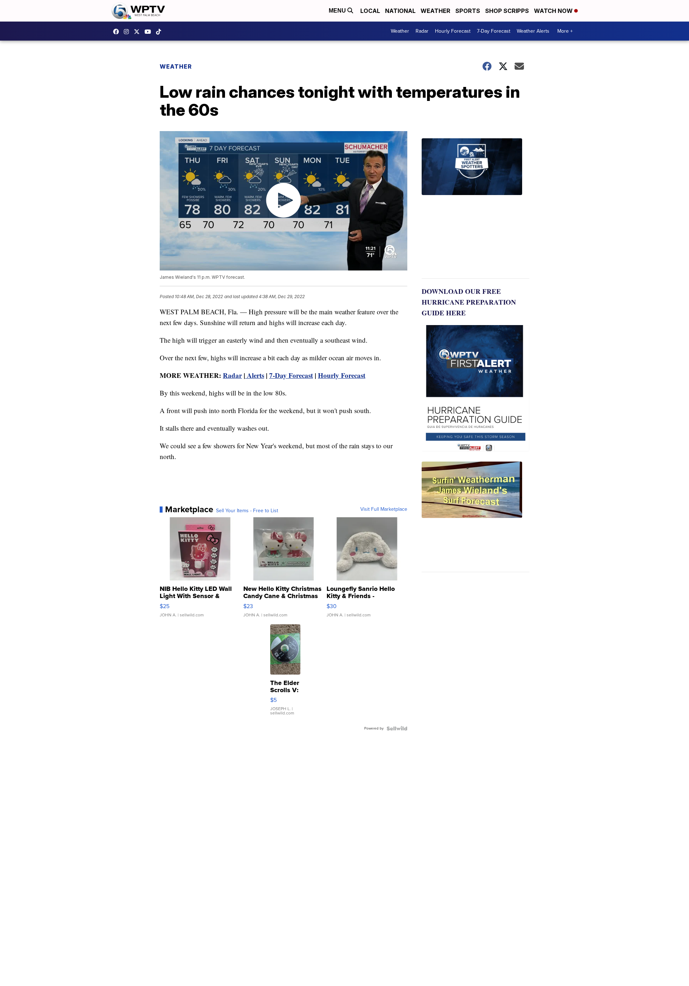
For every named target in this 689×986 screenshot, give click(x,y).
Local (370, 10)
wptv (128, 31)
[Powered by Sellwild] (396, 728)
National (400, 10)
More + (565, 31)
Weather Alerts (533, 31)
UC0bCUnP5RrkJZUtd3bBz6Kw (150, 31)
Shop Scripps (507, 10)
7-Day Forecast (493, 31)
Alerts (254, 375)
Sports (467, 10)
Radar (422, 31)
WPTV (138, 31)
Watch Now (554, 10)
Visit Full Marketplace (383, 509)
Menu (338, 11)
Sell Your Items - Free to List (247, 510)
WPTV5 (117, 31)
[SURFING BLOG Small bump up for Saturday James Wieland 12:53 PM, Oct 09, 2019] (475, 517)
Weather (435, 10)
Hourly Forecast (452, 31)
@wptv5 (160, 31)
